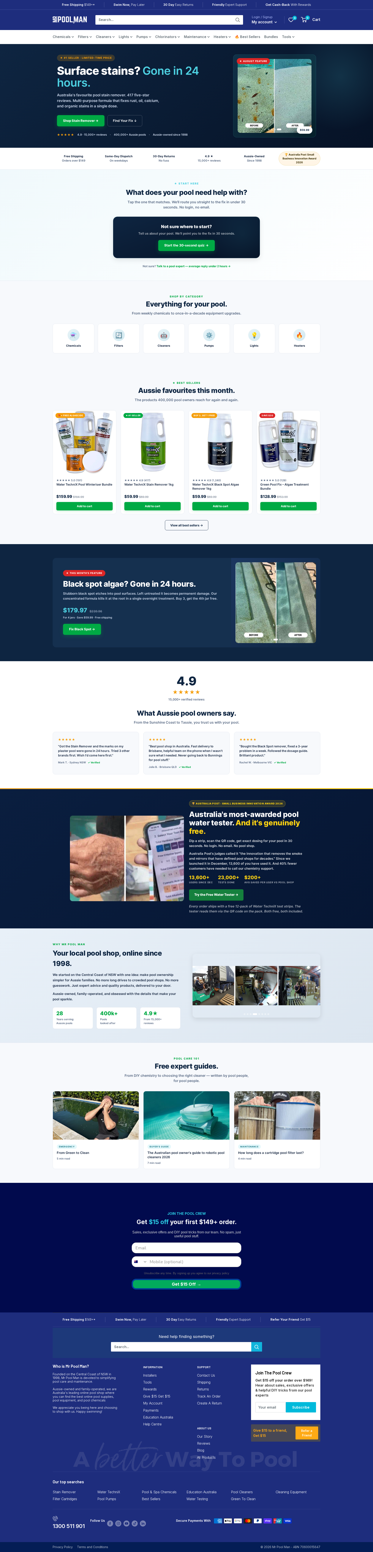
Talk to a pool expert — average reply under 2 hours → (193, 266)
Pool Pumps (106, 1499)
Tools (286, 37)
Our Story (204, 1436)
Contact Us (206, 1375)
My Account (152, 1403)
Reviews (203, 1443)
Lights (124, 37)
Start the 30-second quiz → (186, 245)
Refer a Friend (306, 1433)
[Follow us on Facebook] (110, 1523)
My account (262, 22)
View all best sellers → (186, 525)
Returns (203, 1389)
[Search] (237, 20)
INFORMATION (153, 1367)
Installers (150, 1375)
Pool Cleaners (242, 1492)
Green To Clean (243, 1499)
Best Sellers (151, 1499)
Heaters (221, 37)
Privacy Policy (63, 1547)
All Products (206, 1457)
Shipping (203, 1382)
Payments (151, 1410)
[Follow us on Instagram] (118, 1523)
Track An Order (209, 1396)
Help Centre (152, 1424)
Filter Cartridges (65, 1499)
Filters (83, 37)
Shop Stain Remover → (80, 121)
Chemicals (62, 37)
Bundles (271, 37)
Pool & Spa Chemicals (159, 1492)
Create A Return (209, 1403)
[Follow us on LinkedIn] (143, 1523)
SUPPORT (204, 1367)
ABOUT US (204, 1428)
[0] (291, 19)
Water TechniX (108, 1492)
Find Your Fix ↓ (125, 121)
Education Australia (158, 1417)
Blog (200, 1450)
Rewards (150, 1389)
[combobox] (139, 1262)
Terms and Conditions (92, 1547)
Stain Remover (64, 1492)
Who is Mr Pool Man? (71, 1366)
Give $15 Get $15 (156, 1396)
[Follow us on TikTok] (135, 1523)
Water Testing (197, 1499)
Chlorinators (166, 37)
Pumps (142, 37)
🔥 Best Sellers (247, 37)
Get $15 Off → (186, 1284)
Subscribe (301, 1407)
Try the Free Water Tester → (216, 895)
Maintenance (195, 37)
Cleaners (103, 37)
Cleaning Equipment (291, 1492)
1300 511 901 (69, 1526)
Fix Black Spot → (82, 629)
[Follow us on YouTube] (126, 1523)
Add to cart (84, 506)
